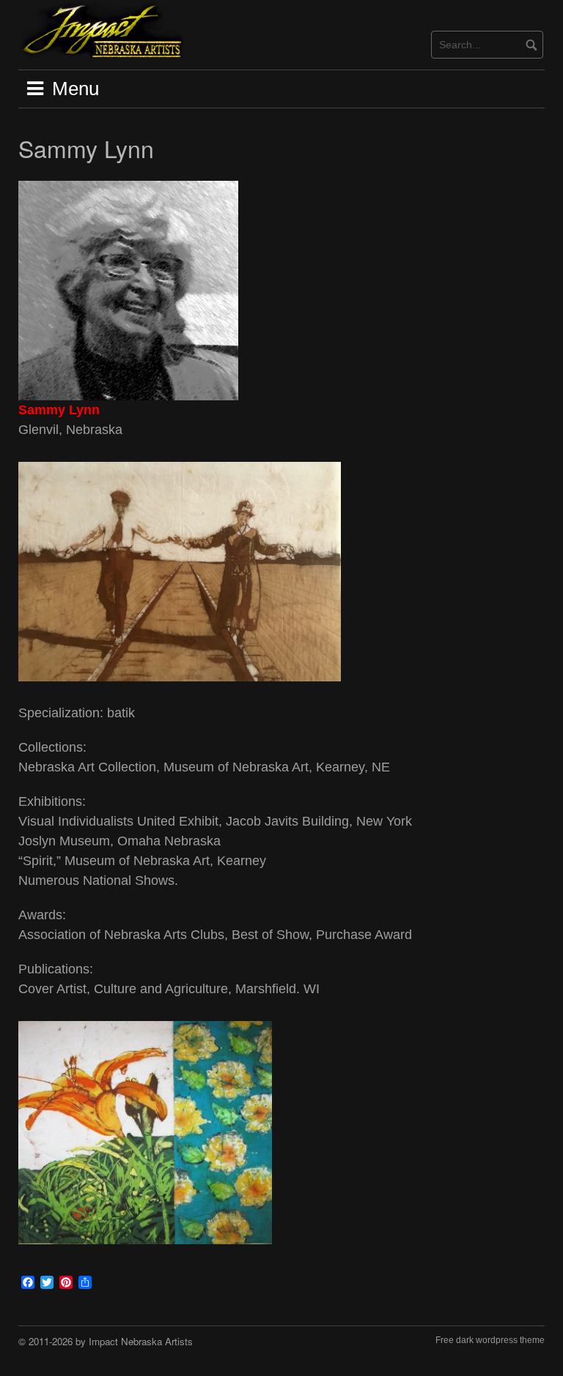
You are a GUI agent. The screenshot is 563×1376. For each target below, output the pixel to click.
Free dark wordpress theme (490, 1340)
